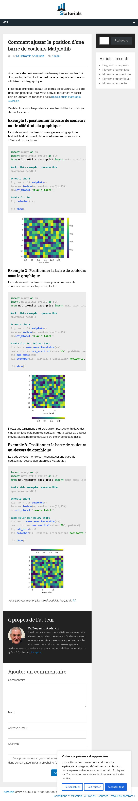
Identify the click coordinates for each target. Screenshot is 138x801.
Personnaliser (72, 787)
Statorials (8, 792)
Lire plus (36, 652)
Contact (103, 796)
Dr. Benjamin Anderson (30, 56)
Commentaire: (17, 680)
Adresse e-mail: (17, 728)
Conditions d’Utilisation (68, 796)
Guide (56, 56)
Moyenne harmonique (115, 69)
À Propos (90, 796)
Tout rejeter (94, 787)
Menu (6, 22)
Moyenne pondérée (114, 83)
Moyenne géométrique (116, 74)
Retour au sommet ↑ (122, 796)
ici (74, 600)
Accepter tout (116, 787)
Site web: (13, 744)
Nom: (11, 712)
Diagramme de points (115, 65)
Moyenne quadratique (116, 78)
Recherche (121, 40)
